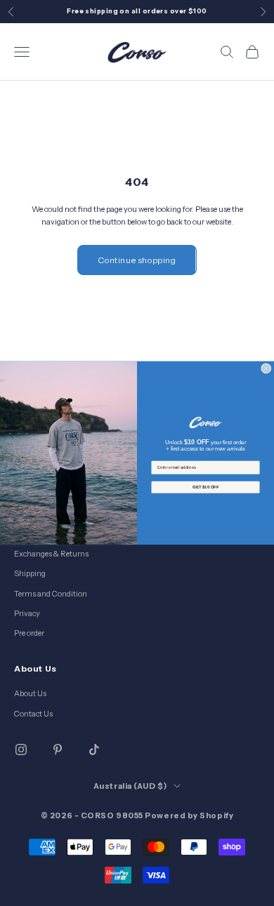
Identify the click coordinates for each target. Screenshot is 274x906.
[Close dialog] (266, 368)
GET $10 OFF (205, 487)
